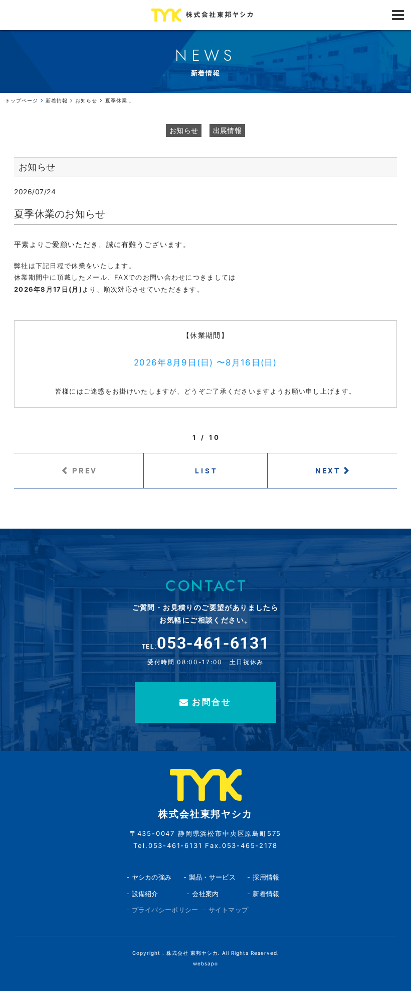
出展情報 (227, 130)
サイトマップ (229, 910)
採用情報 (266, 877)
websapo (205, 963)
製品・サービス (212, 877)
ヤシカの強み (152, 877)
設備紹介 (145, 894)
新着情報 (266, 894)
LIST (207, 470)
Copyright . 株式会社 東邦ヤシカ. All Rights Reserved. (205, 953)
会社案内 (205, 894)
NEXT (327, 470)
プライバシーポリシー (165, 910)
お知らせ (183, 130)
